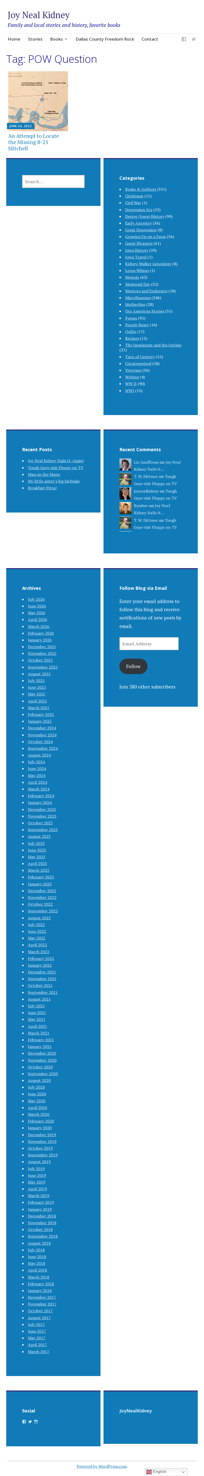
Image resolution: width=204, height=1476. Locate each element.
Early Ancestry (138, 223)
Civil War (133, 202)
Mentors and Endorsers (146, 291)
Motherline (135, 304)
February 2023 (41, 877)
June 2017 (37, 1331)
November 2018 (42, 1222)
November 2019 (42, 1141)
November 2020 (42, 1060)
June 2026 (37, 606)
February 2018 (41, 1284)
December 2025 (42, 646)
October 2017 (40, 1310)
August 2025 (39, 674)
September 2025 (43, 667)
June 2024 (37, 768)
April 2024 (37, 782)
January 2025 (40, 721)
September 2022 (43, 911)
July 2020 (36, 1087)
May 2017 (36, 1338)
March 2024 (38, 789)
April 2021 (37, 1026)
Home (14, 39)
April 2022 (37, 945)
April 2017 (37, 1344)
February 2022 (41, 958)
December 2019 (42, 1134)
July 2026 (36, 599)
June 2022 (37, 931)
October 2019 (40, 1148)
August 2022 (39, 918)
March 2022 (38, 952)
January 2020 (40, 1127)
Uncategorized (138, 363)
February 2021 (41, 1039)
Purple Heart (137, 325)
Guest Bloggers (139, 243)
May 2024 (36, 775)
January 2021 (40, 1046)
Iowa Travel (136, 257)
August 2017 (39, 1317)
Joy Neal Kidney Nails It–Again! (56, 460)
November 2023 (42, 816)
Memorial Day (137, 284)
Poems (131, 318)
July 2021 (36, 1006)
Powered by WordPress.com (102, 1466)
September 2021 (43, 992)
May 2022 (36, 938)
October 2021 (40, 985)
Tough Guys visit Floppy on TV (55, 467)
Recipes (132, 338)
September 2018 (43, 1236)
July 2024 (36, 762)
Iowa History (136, 250)
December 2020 (42, 1053)
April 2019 (37, 1189)
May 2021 (36, 1019)
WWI (129, 390)
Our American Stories (144, 311)
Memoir (132, 277)
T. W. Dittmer (146, 476)
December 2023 (42, 809)
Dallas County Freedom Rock (105, 39)
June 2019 (37, 1175)
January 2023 (40, 884)
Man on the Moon (44, 474)
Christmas (134, 196)
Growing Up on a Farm (145, 236)
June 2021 (37, 1012)
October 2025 (40, 660)
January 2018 (40, 1290)
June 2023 (37, 850)
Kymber (141, 505)
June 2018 (37, 1256)
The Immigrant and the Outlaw (153, 345)
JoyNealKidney (135, 1411)
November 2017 (42, 1304)
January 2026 (40, 640)
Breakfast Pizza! (42, 488)
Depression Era (138, 209)
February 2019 (41, 1202)
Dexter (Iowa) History (144, 216)
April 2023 (37, 863)
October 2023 (40, 823)
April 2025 (37, 701)
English (159, 1472)
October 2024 (40, 741)
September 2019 (43, 1155)
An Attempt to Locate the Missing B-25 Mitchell (33, 142)
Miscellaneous (138, 297)
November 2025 (42, 653)
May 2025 (36, 694)
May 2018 (36, 1263)
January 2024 (40, 802)
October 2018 (40, 1229)
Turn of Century (140, 356)
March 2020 (38, 1114)
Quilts (130, 331)
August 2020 (39, 1080)
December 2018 (42, 1216)
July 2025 (36, 680)
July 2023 (36, 843)
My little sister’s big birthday (54, 481)
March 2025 (38, 707)
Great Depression (140, 230)
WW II (131, 383)
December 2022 (42, 890)
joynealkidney (146, 491)
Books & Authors (140, 189)
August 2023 (39, 836)
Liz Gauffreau (146, 462)
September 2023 (43, 829)
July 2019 (36, 1168)
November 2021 (42, 978)
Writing (132, 377)
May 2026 (36, 612)
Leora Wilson (137, 270)
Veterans (133, 370)
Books (56, 39)
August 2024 (39, 755)
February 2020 (41, 1121)
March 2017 (38, 1351)
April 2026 (37, 619)
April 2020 (37, 1107)
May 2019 (36, 1182)
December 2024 (42, 728)
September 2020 (43, 1073)
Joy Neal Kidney (39, 15)
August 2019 (39, 1161)
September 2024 (43, 748)
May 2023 (36, 857)
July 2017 (36, 1324)
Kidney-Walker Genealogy (148, 263)
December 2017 (42, 1297)
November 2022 (42, 897)
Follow (133, 666)
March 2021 (38, 1033)
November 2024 (42, 735)
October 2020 (40, 1067)
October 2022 (40, 904)
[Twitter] (193, 40)
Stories (35, 39)
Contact (150, 39)
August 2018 (39, 1243)
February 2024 (41, 795)
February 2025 (41, 714)
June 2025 (37, 687)
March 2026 (38, 626)
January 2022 (40, 965)
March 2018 (38, 1277)
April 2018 (37, 1270)
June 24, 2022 (20, 126)
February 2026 (41, 633)
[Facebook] (183, 40)
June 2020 (37, 1094)
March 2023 (38, 870)
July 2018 (36, 1250)
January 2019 (40, 1209)
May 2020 (36, 1101)
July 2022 (36, 924)
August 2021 (39, 999)
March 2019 (38, 1195)
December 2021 (42, 972)
